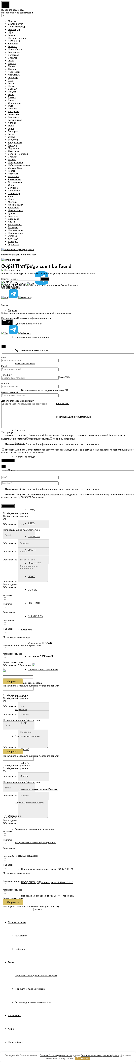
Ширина (5, 383)
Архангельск (14, 179)
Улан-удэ (13, 238)
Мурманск (13, 148)
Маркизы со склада (31, 682)
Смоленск (13, 151)
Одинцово (13, 244)
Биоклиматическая (25, 363)
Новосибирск (15, 49)
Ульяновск (13, 117)
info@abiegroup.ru (10, 254)
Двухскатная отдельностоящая (31, 350)
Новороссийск (15, 162)
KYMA (31, 509)
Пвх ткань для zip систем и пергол (33, 1002)
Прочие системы (17, 922)
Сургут (11, 136)
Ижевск (12, 63)
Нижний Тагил (15, 204)
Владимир (13, 218)
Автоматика (14, 1015)
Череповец (14, 190)
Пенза (11, 85)
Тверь (11, 125)
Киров (11, 83)
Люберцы (13, 241)
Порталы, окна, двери (26, 855)
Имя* (4, 357)
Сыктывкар (14, 193)
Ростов (11, 170)
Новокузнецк (15, 224)
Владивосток (15, 142)
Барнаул (12, 88)
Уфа (10, 32)
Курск (11, 128)
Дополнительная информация (17, 400)
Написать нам (28, 254)
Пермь (11, 66)
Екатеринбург (15, 23)
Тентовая (20, 430)
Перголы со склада (25, 456)
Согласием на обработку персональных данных (51, 449)
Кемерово (13, 114)
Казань (11, 35)
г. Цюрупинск (27, 249)
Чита (10, 196)
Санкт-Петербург (17, 26)
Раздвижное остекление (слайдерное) (35, 842)
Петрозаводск (15, 232)
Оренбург (13, 77)
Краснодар (14, 29)
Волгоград (13, 54)
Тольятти (13, 139)
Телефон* (6, 374)
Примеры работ (32, 285)
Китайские (26, 629)
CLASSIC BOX (35, 616)
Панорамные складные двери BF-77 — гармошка (47, 895)
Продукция (17, 285)
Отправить (13, 681)
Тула (10, 105)
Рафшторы (21, 948)
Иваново (12, 108)
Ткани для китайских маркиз (30, 988)
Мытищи (12, 201)
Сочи (10, 80)
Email (4, 366)
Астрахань (13, 176)
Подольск (13, 173)
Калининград (15, 119)
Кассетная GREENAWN (40, 656)
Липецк (12, 122)
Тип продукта (8, 432)
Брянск (12, 100)
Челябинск (14, 40)
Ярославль (14, 74)
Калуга (11, 134)
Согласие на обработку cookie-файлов (100, 1055)
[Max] (4, 297)
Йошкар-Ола (15, 167)
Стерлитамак (15, 182)
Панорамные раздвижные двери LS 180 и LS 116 (47, 882)
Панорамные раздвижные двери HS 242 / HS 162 (47, 869)
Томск (11, 94)
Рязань (12, 97)
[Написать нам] (7, 322)
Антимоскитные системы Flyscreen (39, 789)
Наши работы (15, 1042)
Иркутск (12, 91)
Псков (11, 199)
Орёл (11, 184)
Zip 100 (25, 749)
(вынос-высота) (9, 392)
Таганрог (13, 227)
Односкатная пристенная (28, 323)
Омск (11, 60)
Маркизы (13, 469)
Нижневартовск (16, 230)
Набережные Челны (19, 165)
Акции (11, 1028)
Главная (6, 285)
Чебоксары (14, 71)
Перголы (12, 310)
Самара (12, 69)
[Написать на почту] (68, 306)
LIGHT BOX (34, 603)
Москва (12, 20)
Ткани (11, 962)
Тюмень (12, 46)
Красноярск (14, 52)
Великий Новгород (18, 153)
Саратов (12, 57)
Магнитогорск (15, 210)
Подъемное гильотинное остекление (34, 829)
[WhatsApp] (25, 297)
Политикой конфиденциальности (44, 444)
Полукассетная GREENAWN (43, 669)
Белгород (13, 131)
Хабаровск (13, 111)
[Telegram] (13, 297)
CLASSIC (32, 589)
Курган (11, 213)
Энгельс (12, 235)
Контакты (73, 285)
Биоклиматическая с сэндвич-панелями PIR (44, 390)
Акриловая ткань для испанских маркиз (36, 975)
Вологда (12, 145)
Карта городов (9, 318)
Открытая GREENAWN (40, 642)
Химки (11, 221)
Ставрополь (14, 102)
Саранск (12, 156)
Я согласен (82, 1058)
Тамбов (12, 159)
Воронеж (13, 43)
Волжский (13, 187)
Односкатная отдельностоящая (32, 336)
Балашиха (13, 207)
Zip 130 (25, 762)
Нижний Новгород (17, 37)
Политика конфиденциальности (34, 318)
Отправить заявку (10, 287)
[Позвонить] (68, 301)
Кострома (13, 216)
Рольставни (21, 935)
